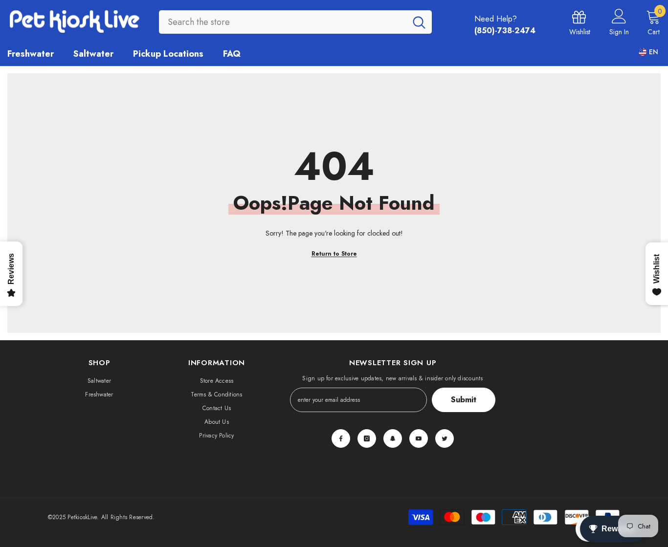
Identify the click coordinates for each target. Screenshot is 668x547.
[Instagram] (366, 438)
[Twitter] (444, 438)
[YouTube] (418, 438)
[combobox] (282, 22)
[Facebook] (341, 438)
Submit (463, 399)
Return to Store (334, 253)
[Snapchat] (392, 438)
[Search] (295, 22)
